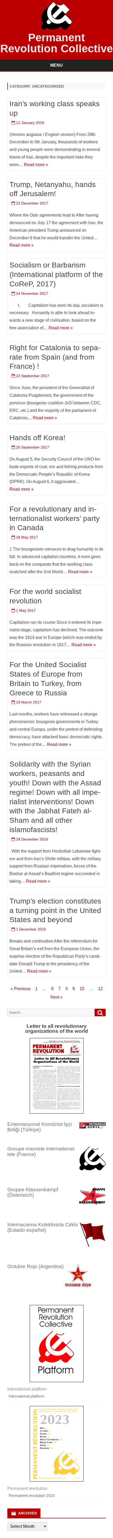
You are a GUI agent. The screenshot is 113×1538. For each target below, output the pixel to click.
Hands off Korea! (37, 438)
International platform (26, 1396)
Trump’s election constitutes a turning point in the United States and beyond (55, 910)
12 (100, 988)
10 (82, 988)
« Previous (20, 988)
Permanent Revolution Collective (56, 43)
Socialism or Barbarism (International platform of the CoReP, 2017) (56, 274)
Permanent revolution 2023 (32, 1495)
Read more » (36, 164)
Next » (56, 997)
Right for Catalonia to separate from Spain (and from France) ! (54, 357)
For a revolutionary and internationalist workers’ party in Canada (54, 518)
